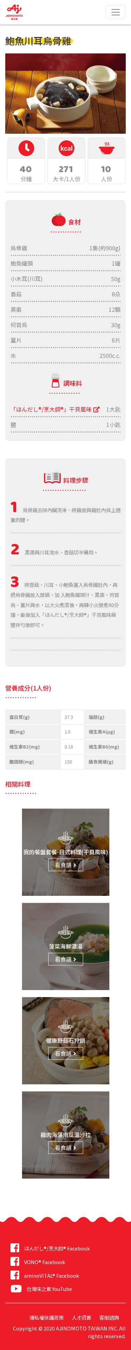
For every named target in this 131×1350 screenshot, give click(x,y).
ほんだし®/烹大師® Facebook (57, 1248)
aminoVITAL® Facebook (51, 1275)
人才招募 (81, 1317)
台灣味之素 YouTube (49, 1288)
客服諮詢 (109, 1317)
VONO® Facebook (44, 1262)
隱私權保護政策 (46, 1317)
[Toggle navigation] (115, 12)
